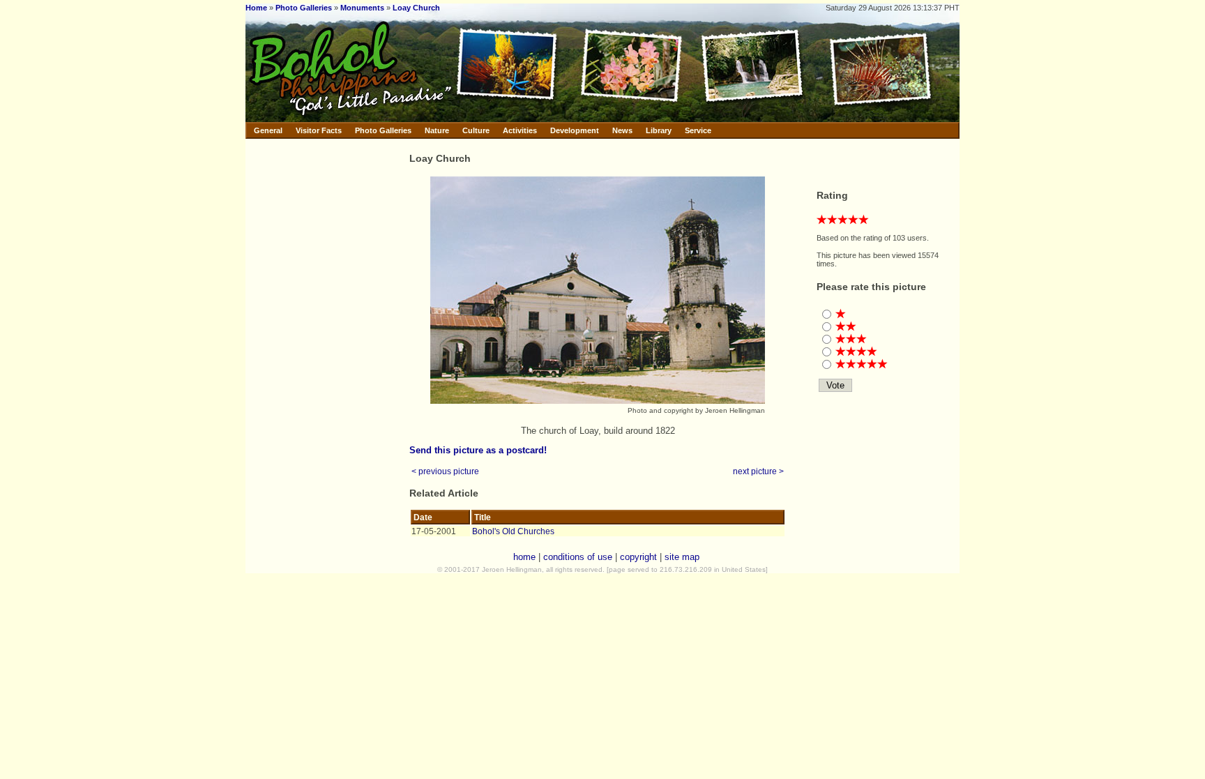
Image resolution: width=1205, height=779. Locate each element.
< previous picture (445, 471)
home (524, 557)
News (622, 130)
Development (574, 130)
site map (682, 557)
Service (698, 130)
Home (256, 7)
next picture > (758, 471)
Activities (520, 130)
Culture (476, 130)
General (268, 130)
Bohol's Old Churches (513, 531)
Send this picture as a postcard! (478, 450)
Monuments (362, 7)
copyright (638, 557)
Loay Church (416, 7)
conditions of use (577, 557)
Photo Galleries (303, 7)
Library (659, 130)
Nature (437, 130)
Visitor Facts (319, 130)
